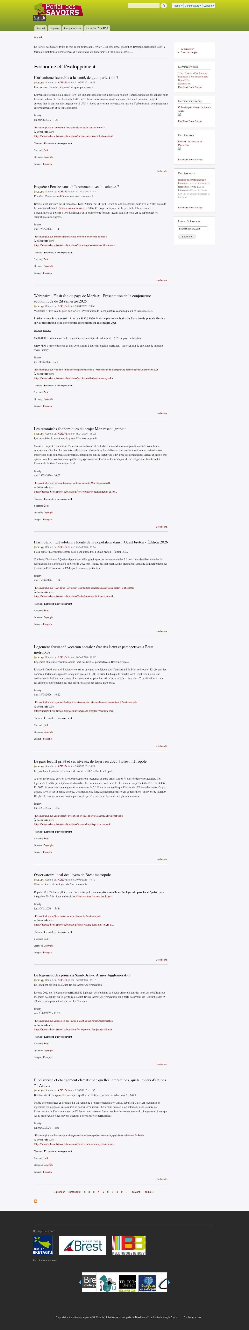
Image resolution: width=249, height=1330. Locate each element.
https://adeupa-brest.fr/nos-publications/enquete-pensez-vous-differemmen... (75, 245)
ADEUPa (63, 82)
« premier (59, 1192)
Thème (177, 5)
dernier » (149, 1192)
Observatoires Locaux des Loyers (94, 896)
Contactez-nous (192, 1317)
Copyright (48, 156)
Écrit (46, 150)
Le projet (54, 28)
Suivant (199, 87)
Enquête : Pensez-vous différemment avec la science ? (76, 186)
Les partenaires (73, 28)
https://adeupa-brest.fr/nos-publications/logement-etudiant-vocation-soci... (74, 711)
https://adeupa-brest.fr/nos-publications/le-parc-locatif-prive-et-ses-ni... (73, 824)
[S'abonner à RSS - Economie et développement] (35, 1200)
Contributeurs (192, 5)
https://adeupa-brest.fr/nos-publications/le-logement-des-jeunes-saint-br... (74, 1029)
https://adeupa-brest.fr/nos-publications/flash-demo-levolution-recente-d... (74, 596)
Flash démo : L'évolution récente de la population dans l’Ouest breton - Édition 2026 (101, 542)
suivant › (136, 1192)
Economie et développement (58, 143)
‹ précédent (74, 1192)
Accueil (40, 28)
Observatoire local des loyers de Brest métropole (72, 874)
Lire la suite (161, 171)
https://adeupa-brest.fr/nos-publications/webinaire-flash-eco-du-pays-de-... (74, 378)
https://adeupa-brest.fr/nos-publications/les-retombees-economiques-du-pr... (75, 491)
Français (47, 163)
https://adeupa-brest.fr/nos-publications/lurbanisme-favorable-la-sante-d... (74, 136)
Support (207, 5)
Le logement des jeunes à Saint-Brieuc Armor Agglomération (82, 975)
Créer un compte (189, 52)
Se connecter (187, 48)
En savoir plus (70, 127)
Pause (192, 87)
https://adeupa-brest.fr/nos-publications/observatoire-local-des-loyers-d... (74, 924)
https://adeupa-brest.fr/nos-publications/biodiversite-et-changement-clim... (75, 1144)
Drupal (174, 1317)
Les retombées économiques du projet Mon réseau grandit (80, 428)
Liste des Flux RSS (97, 28)
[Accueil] (58, 12)
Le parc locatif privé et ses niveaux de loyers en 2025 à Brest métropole (90, 761)
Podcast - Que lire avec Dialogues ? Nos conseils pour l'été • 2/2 (193, 76)
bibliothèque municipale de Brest (123, 1317)
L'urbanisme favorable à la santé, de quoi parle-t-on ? (76, 77)
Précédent (183, 87)
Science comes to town (71, 208)
